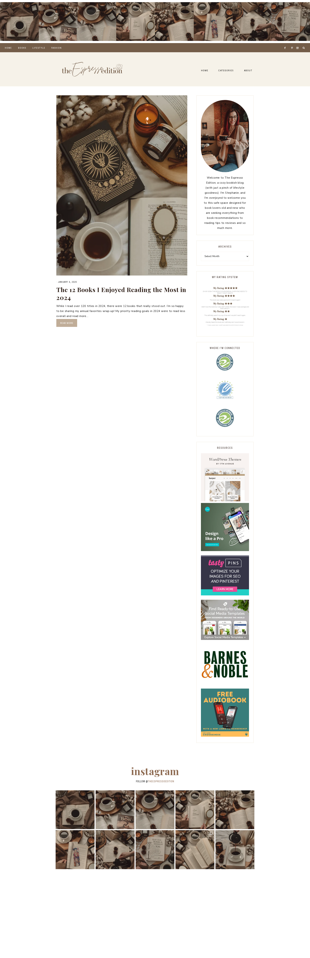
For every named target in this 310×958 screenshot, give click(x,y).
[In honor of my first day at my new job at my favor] (174, 21)
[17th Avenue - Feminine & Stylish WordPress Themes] (225, 500)
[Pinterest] (293, 43)
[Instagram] (298, 43)
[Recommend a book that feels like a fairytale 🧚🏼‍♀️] (251, 21)
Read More (66, 323)
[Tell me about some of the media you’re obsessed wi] (213, 21)
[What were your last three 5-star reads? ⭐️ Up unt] (19, 21)
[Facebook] (286, 43)
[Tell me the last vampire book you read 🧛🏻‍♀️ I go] (290, 21)
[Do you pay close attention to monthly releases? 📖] (194, 849)
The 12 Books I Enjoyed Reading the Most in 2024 (121, 293)
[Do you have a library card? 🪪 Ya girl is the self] (234, 849)
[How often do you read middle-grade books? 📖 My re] (58, 21)
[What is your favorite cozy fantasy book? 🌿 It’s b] (135, 21)
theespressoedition (161, 781)
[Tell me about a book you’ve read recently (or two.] (97, 21)
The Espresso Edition (92, 69)
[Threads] (290, 43)
